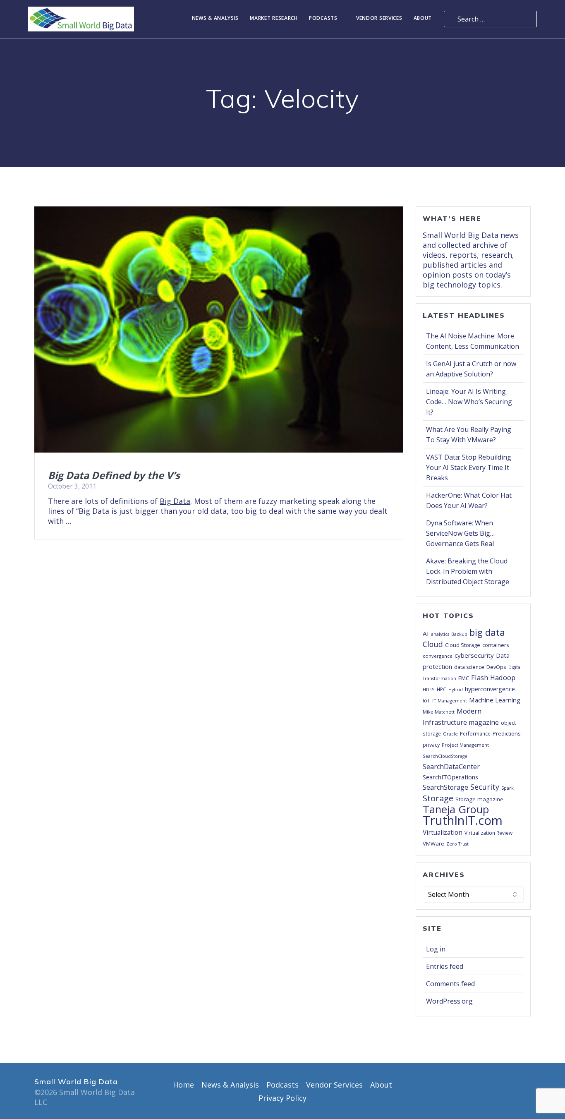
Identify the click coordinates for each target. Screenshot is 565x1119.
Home (183, 1085)
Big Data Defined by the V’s (114, 475)
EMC (463, 678)
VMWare (433, 843)
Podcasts (323, 18)
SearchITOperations (450, 777)
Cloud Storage (462, 645)
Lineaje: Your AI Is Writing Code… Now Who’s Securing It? (469, 402)
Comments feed (450, 983)
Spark (507, 788)
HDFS (429, 689)
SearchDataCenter (451, 766)
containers (495, 645)
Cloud (433, 644)
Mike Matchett (439, 712)
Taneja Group (456, 809)
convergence (437, 656)
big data (487, 632)
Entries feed (444, 966)
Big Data (175, 501)
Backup (459, 634)
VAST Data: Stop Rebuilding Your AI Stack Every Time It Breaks (468, 467)
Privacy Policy (282, 1098)
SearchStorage (445, 787)
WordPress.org (449, 1001)
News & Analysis (215, 18)
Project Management (465, 745)
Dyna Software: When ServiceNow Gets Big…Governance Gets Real (460, 533)
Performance (475, 733)
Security (484, 787)
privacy (431, 744)
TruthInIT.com (463, 820)
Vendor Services (379, 18)
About (423, 18)
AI (426, 633)
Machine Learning (494, 700)
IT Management (449, 700)
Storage (438, 798)
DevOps (496, 667)
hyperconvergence (490, 689)
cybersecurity (474, 655)
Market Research (274, 18)
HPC (441, 689)
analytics (440, 634)
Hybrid (455, 689)
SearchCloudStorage (445, 756)
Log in (435, 949)
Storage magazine (479, 799)
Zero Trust (457, 844)
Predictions (507, 733)
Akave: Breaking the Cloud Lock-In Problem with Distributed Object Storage (467, 571)
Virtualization (442, 832)
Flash (479, 677)
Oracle (450, 734)
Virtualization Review (488, 832)
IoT (426, 700)
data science (469, 667)
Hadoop (502, 677)
